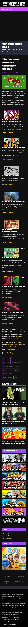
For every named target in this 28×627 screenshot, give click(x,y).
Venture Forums (20, 342)
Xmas (16, 377)
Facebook (17, 347)
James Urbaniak (7, 366)
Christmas (6, 359)
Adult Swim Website (15, 617)
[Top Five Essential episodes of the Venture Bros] (14, 393)
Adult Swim (5, 533)
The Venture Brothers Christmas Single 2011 (19, 580)
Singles (17, 366)
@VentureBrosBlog (11, 344)
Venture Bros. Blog (8, 353)
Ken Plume (16, 95)
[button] (7, 9)
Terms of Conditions (9, 622)
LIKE (9, 347)
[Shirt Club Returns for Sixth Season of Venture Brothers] (14, 433)
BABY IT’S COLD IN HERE (13, 312)
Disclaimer (5, 617)
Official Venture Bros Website (11, 619)
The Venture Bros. (14, 370)
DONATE (18, 336)
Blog (17, 72)
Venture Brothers (7, 377)
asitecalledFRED (12, 98)
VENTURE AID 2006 (11, 175)
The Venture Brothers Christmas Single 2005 (7, 580)
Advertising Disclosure (10, 624)
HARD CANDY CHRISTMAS (13, 148)
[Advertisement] (14, 26)
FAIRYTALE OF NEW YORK (13, 202)
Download (6, 362)
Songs (5, 370)
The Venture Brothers (9, 374)
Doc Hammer (15, 359)
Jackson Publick (15, 362)
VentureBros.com (7, 538)
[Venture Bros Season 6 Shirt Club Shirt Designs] (14, 413)
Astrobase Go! (6, 536)
